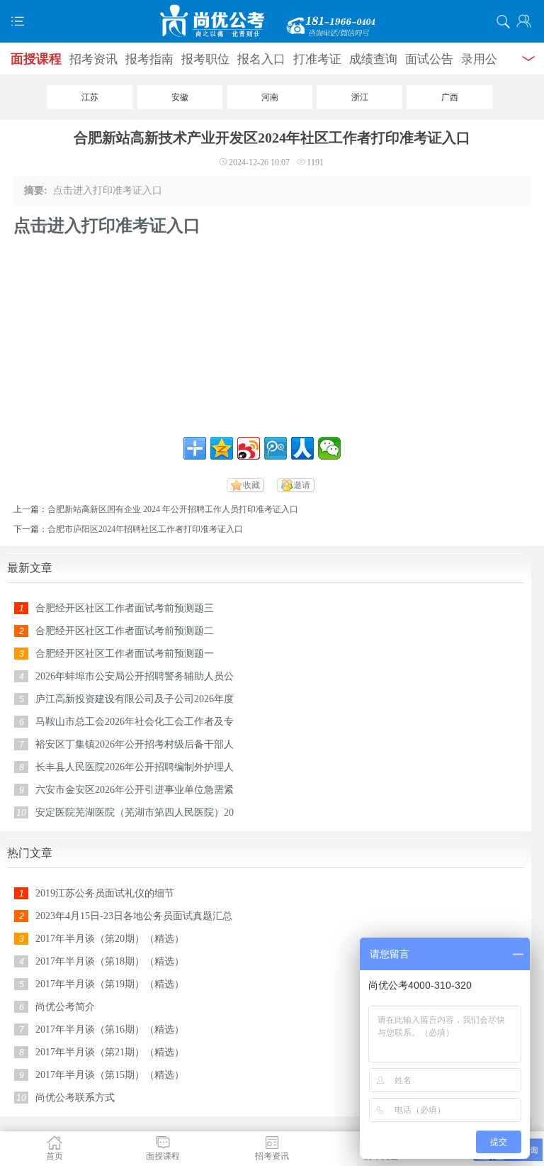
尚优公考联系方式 (75, 1097)
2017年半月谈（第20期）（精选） (109, 938)
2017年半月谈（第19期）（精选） (109, 984)
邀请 (301, 485)
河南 (269, 97)
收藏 (251, 485)
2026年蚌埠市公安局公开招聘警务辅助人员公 (134, 676)
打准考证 (317, 59)
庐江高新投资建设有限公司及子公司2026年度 (134, 699)
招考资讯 (93, 59)
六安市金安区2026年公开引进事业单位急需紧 (134, 789)
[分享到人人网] (302, 448)
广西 (449, 97)
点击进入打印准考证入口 (106, 225)
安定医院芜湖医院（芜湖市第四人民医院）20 (134, 812)
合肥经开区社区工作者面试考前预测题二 (124, 631)
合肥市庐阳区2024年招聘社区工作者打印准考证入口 (145, 529)
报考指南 (149, 59)
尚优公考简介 (65, 1006)
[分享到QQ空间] (221, 448)
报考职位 (205, 59)
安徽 (179, 97)
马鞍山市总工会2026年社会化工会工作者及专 (134, 721)
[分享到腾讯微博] (275, 448)
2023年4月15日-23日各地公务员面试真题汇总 (133, 916)
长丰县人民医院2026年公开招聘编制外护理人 (134, 767)
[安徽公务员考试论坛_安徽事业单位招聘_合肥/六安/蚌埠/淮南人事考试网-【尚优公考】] (272, 21)
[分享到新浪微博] (248, 448)
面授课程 (36, 59)
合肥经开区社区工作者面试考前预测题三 (124, 608)
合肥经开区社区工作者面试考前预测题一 (124, 653)
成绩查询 (373, 59)
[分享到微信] (329, 448)
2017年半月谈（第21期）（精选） (109, 1052)
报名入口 (261, 59)
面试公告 (429, 59)
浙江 (359, 97)
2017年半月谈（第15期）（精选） (109, 1075)
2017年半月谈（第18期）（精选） (109, 961)
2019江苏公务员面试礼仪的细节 (104, 893)
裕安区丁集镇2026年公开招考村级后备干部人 (134, 744)
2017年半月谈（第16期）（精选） (109, 1029)
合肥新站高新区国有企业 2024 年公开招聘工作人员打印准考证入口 (172, 509)
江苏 (89, 97)
